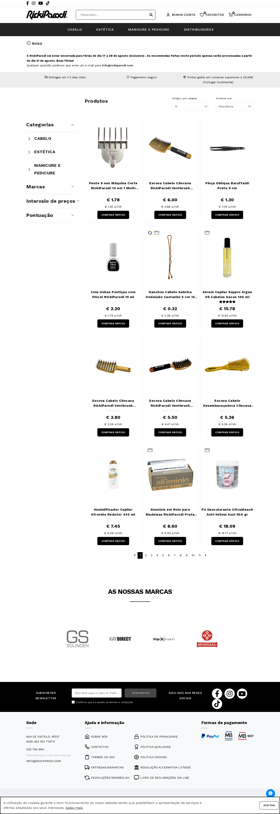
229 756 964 (35, 749)
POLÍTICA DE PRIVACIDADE (159, 736)
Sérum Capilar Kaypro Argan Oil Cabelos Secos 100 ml (227, 294)
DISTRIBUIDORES (199, 29)
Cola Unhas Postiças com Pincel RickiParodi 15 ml (113, 294)
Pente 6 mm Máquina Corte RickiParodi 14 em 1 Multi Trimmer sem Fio (113, 186)
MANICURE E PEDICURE (148, 29)
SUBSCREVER (140, 693)
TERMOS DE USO (103, 757)
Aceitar (269, 805)
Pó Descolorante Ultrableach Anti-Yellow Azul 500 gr (227, 512)
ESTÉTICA (105, 29)
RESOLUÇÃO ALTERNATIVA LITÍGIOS (165, 767)
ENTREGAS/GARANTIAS (107, 767)
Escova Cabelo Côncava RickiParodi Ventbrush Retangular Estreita (170, 403)
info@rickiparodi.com (117, 65)
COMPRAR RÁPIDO (113, 214)
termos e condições (121, 702)
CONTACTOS (99, 746)
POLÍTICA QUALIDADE (155, 746)
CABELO (75, 29)
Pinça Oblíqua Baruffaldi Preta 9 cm (227, 185)
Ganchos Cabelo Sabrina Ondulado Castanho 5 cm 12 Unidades (170, 294)
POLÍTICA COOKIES (153, 757)
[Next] (221, 644)
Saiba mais (74, 808)
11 (200, 555)
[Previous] (59, 644)
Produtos (96, 101)
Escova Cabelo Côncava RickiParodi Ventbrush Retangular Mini (113, 403)
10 (193, 555)
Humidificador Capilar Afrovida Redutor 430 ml (113, 512)
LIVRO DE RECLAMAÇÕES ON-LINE (164, 777)
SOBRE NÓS (99, 736)
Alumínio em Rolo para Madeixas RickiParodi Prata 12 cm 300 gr (170, 512)
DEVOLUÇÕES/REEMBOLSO (110, 777)
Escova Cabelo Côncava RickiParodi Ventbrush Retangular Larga (170, 186)
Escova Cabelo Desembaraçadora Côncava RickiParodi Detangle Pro (227, 403)
